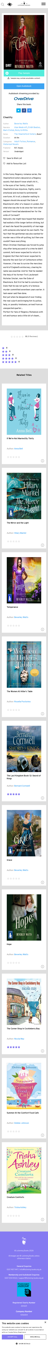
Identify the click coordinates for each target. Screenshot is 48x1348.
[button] (43, 4)
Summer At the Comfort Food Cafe (23, 1113)
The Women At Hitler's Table (19, 691)
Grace (9, 860)
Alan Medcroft (20, 127)
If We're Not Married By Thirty (20, 438)
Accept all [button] (12, 1337)
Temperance (12, 607)
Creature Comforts (15, 1197)
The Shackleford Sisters (25, 134)
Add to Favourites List (15, 164)
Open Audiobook (24, 86)
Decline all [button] (35, 1337)
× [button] (45, 1322)
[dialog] (24, 1334)
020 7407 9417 (12, 1269)
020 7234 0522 (11, 1278)
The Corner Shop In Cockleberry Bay (23, 1029)
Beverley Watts (21, 124)
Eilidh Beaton (34, 127)
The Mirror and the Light (18, 523)
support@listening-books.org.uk (31, 1278)
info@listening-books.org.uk (30, 1269)
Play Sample (24, 73)
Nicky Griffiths (21, 130)
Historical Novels (11, 144)
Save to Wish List (13, 158)
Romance (31, 141)
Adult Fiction (20, 141)
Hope (9, 944)
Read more (22, 1332)
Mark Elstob (8, 130)
